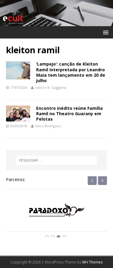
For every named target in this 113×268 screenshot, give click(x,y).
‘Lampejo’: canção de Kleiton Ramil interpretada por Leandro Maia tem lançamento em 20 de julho (70, 72)
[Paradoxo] (56, 215)
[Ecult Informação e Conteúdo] (56, 23)
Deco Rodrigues (48, 126)
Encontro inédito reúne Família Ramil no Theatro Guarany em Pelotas (69, 113)
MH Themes (92, 262)
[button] (104, 32)
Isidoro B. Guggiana (50, 87)
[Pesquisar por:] (56, 160)
